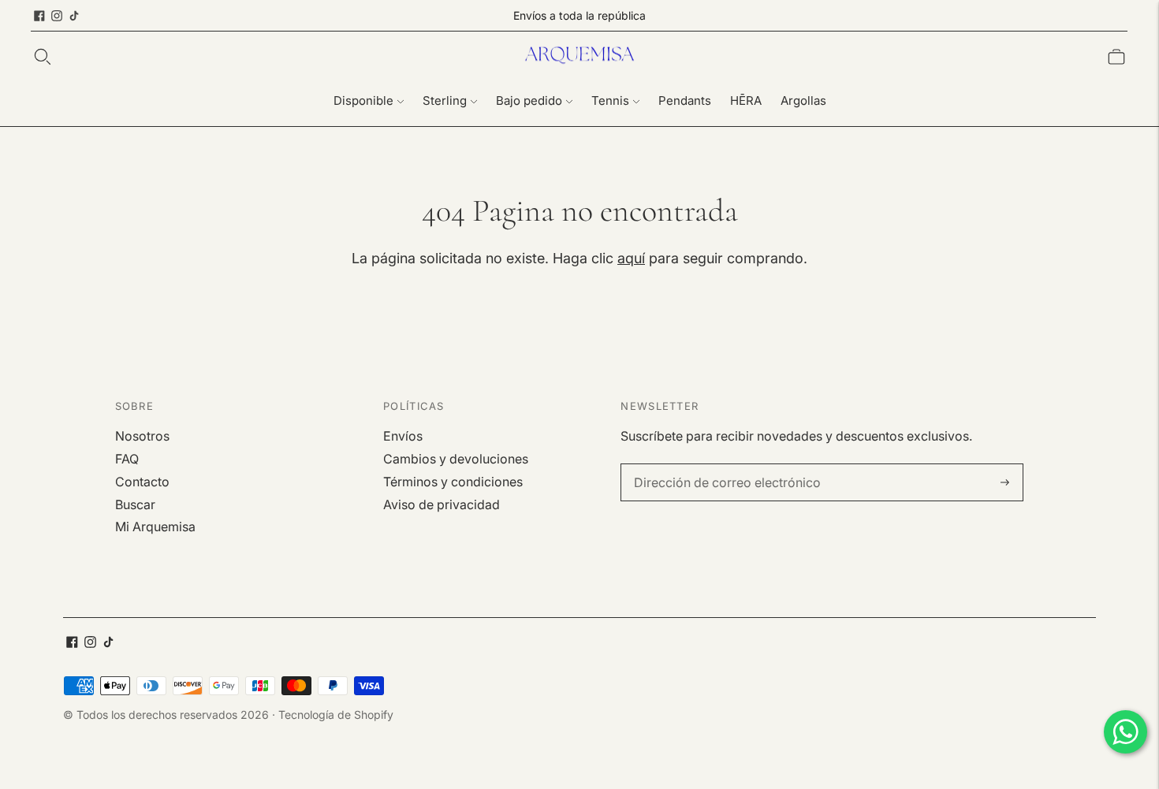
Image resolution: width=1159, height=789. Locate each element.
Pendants (684, 100)
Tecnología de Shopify (335, 714)
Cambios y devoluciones (455, 459)
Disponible (363, 100)
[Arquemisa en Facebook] (39, 15)
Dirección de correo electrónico (716, 464)
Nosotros (142, 436)
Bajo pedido (529, 100)
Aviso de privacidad (441, 504)
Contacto (142, 481)
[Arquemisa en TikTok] (74, 15)
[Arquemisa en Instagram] (56, 15)
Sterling (445, 100)
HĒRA (746, 100)
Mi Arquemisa (155, 526)
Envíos (403, 436)
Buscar (135, 504)
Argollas (803, 100)
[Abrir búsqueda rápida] (43, 56)
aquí (631, 258)
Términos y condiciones (453, 481)
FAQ (127, 459)
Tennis (610, 100)
